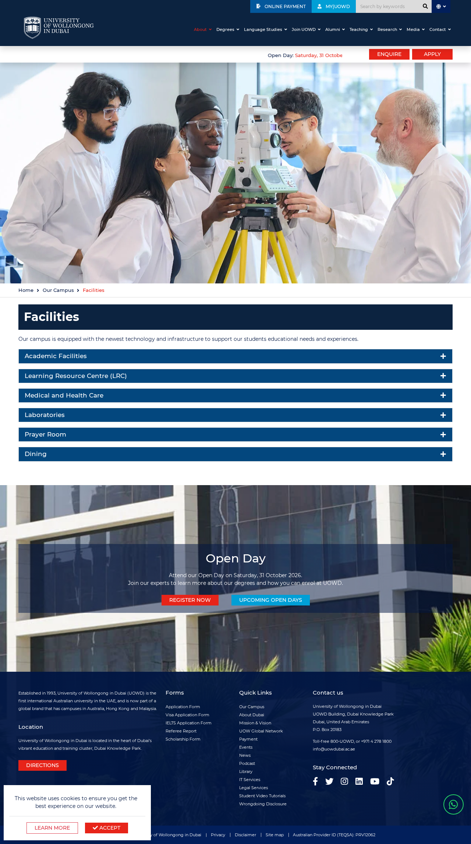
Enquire (389, 54)
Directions (42, 765)
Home (25, 290)
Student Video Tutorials (262, 795)
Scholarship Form (183, 739)
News (245, 755)
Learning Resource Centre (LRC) (76, 375)
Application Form (183, 706)
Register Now (190, 600)
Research (387, 29)
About (200, 29)
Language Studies (263, 29)
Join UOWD (304, 29)
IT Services (249, 779)
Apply (432, 54)
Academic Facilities (56, 356)
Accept (109, 827)
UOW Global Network (261, 731)
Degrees (225, 29)
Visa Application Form (187, 714)
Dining (36, 454)
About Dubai (251, 714)
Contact (437, 29)
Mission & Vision (255, 722)
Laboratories (45, 415)
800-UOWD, (342, 741)
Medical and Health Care (64, 395)
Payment (248, 739)
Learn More (52, 827)
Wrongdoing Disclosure (263, 803)
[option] (180, 54)
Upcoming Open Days (270, 600)
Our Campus (58, 290)
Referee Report (181, 731)
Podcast (247, 763)
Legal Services (253, 787)
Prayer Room (45, 434)
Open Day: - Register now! (337, 55)
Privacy (218, 834)
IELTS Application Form (189, 722)
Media (413, 29)
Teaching (359, 29)
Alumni (332, 29)
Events (245, 747)
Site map (275, 834)
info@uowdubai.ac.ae (334, 749)
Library (245, 771)
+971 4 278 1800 (376, 741)
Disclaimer (245, 834)
